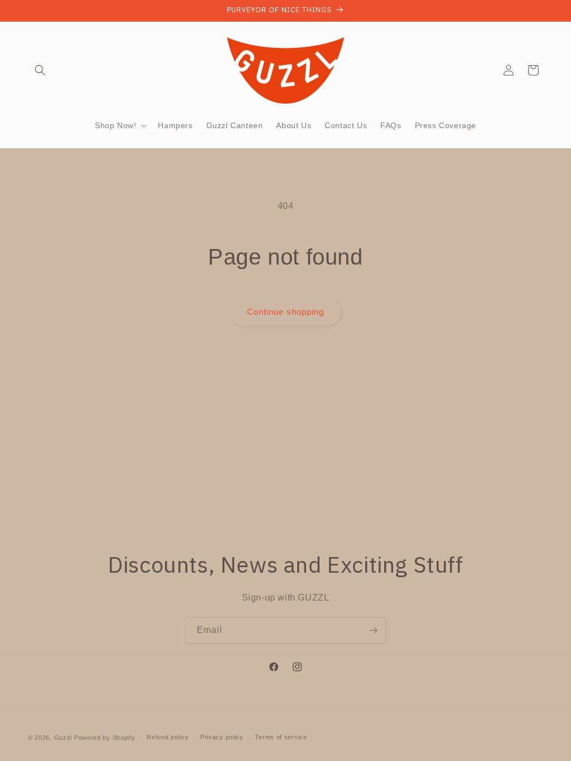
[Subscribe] (373, 630)
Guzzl (63, 737)
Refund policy (167, 737)
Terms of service (281, 737)
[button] (40, 70)
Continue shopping (285, 311)
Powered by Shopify (105, 737)
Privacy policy (222, 737)
